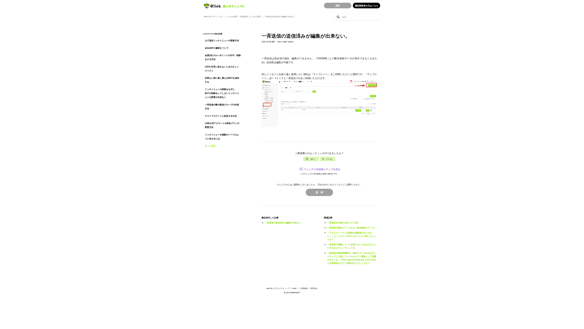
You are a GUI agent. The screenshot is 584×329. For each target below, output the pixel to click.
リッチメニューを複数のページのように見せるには (222, 136)
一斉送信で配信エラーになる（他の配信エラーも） (351, 227)
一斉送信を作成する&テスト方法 (342, 222)
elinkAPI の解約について (217, 48)
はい (313, 159)
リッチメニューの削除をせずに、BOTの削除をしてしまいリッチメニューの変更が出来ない (222, 93)
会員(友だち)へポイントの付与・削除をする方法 (223, 57)
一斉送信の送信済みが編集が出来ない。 (284, 222)
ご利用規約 (303, 288)
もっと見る (210, 146)
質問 (337, 5)
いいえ (329, 159)
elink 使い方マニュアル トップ (278, 288)
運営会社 (314, 288)
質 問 (319, 192)
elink (294, 288)
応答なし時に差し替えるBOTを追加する (222, 80)
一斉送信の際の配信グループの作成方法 (222, 106)
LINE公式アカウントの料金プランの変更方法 (222, 125)
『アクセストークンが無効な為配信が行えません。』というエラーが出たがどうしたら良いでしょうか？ (351, 236)
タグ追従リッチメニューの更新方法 (222, 40)
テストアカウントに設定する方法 (221, 116)
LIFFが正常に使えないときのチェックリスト (222, 68)
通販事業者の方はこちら (366, 5)
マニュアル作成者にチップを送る (322, 169)
